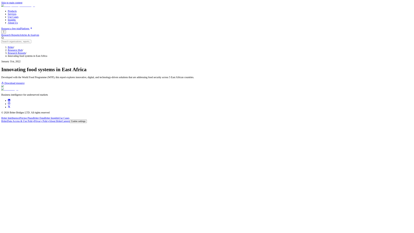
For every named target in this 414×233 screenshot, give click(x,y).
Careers (66, 121)
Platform (25, 28)
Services (12, 14)
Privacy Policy (41, 121)
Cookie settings (78, 121)
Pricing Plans (26, 118)
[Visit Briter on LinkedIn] (9, 100)
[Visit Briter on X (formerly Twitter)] (9, 107)
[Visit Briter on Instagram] (9, 103)
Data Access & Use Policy (20, 121)
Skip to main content (11, 2)
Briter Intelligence (10, 118)
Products (12, 11)
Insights (12, 19)
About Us (13, 22)
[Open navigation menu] (3, 32)
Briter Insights (51, 118)
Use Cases (13, 17)
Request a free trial (10, 28)
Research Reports (10, 35)
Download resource (15, 83)
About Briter (55, 121)
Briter (4, 121)
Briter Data (38, 118)
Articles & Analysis (29, 35)
